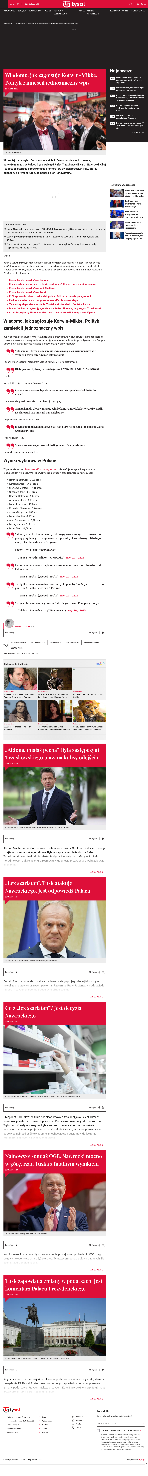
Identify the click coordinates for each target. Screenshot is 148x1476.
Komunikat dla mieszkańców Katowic (28, 280)
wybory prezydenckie (91, 642)
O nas (44, 1417)
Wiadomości (9, 10)
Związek (22, 10)
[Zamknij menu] (4, 4)
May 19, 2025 (75, 557)
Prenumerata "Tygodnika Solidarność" (20, 1421)
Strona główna (8, 23)
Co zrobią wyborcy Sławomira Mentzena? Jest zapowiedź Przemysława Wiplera (52, 312)
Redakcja (45, 1425)
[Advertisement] (74, 48)
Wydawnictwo (47, 1421)
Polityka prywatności (10, 1460)
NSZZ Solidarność (31, 4)
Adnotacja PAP (12, 1433)
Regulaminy (32, 1460)
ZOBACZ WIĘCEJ (17, 648)
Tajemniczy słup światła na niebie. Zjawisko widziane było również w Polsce (49, 304)
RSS (41, 1460)
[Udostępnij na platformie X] (103, 632)
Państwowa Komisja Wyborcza (40, 469)
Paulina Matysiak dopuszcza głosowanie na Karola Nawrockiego (43, 300)
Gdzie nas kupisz (13, 1425)
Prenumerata (138, 10)
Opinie (125, 10)
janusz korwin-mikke (18, 642)
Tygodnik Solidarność (60, 12)
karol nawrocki (56, 642)
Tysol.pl (142, 1460)
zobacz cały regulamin (124, 1449)
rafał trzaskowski (72, 642)
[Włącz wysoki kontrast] (18, 4)
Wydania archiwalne (14, 1429)
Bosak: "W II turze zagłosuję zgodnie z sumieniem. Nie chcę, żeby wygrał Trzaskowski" (55, 308)
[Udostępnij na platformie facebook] (99, 632)
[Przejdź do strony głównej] (71, 4)
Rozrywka (114, 10)
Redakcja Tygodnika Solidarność (18, 1417)
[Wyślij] (143, 1423)
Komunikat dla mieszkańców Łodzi (27, 292)
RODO (23, 1460)
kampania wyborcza (38, 642)
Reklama (45, 1433)
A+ (14, 4)
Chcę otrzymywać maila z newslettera (121, 1430)
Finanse (47, 10)
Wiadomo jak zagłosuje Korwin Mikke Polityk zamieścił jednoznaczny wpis (53, 23)
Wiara (82, 10)
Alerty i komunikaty (93, 12)
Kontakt (44, 1429)
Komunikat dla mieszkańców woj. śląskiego (32, 288)
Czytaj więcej (134, 132)
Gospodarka (34, 10)
